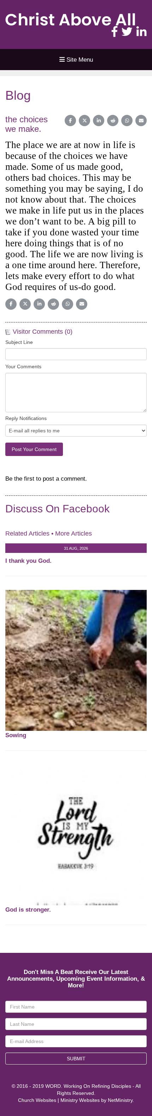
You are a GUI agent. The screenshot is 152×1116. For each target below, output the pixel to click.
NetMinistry (120, 1100)
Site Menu (79, 59)
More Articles (73, 533)
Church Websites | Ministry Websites (59, 1100)
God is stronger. (28, 909)
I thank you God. (28, 560)
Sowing (15, 735)
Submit (76, 1058)
